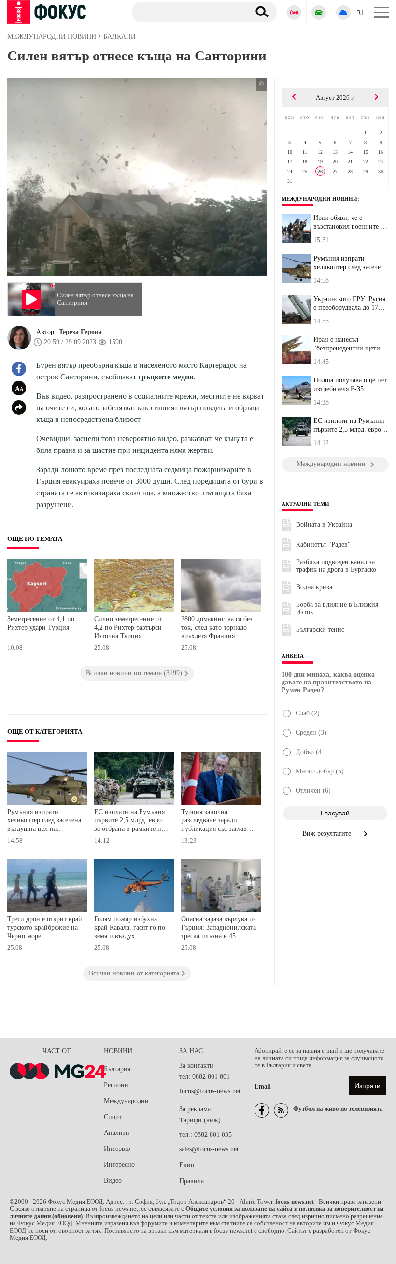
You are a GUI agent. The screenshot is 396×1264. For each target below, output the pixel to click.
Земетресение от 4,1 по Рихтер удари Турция (40, 623)
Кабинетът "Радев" (323, 544)
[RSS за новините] (281, 1110)
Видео (113, 1180)
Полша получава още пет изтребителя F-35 (350, 384)
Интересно (119, 1164)
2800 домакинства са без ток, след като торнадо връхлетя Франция (217, 627)
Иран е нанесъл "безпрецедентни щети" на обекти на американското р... (348, 344)
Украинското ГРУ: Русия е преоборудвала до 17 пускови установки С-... (349, 303)
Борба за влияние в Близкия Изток (337, 608)
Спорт (113, 1116)
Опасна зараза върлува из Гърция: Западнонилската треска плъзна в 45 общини (218, 928)
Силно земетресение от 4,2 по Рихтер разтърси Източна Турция (128, 627)
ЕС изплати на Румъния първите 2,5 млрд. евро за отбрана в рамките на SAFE (129, 821)
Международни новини (319, 199)
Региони (116, 1085)
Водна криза (314, 587)
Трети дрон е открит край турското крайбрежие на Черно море (44, 927)
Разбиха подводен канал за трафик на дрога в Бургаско (336, 565)
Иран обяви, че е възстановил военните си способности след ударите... (350, 222)
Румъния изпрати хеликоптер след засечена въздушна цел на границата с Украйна (44, 821)
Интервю (117, 1148)
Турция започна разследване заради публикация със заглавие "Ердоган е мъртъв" (217, 821)
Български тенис (320, 629)
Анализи (116, 1132)
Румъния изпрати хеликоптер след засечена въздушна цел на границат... (350, 263)
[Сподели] (19, 407)
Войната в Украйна (324, 524)
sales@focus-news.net (209, 1149)
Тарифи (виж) (200, 1120)
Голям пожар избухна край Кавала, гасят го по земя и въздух (129, 927)
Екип (187, 1165)
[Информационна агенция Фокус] (262, 1110)
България (117, 1069)
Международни (126, 1100)
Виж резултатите (327, 833)
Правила (191, 1181)
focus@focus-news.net (209, 1091)
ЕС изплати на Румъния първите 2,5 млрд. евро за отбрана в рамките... (351, 425)
